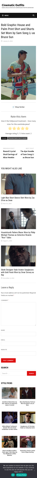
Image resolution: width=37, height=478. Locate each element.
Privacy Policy (21, 475)
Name (3, 330)
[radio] (10, 128)
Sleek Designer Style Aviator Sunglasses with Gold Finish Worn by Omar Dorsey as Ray (17, 272)
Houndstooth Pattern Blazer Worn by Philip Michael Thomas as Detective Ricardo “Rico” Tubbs (18, 235)
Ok (13, 475)
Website (4, 350)
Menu (7, 15)
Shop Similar (20, 107)
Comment (5, 300)
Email (3, 340)
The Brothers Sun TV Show (18, 138)
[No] (34, 470)
